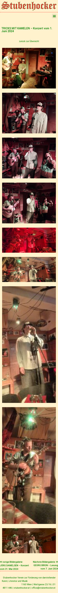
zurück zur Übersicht (29, 41)
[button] (54, 16)
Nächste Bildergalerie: (44, 562)
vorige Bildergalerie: (13, 562)
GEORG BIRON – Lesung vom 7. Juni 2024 (46, 567)
